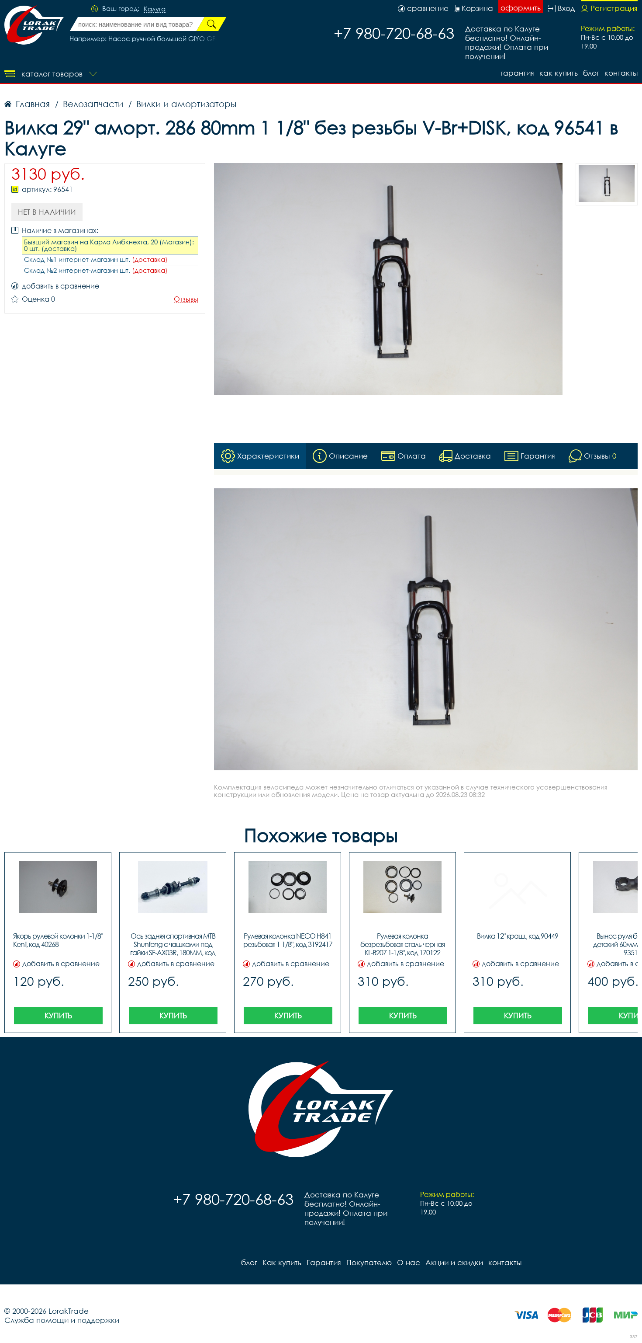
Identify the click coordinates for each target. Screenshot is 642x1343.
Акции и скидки (454, 1262)
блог (591, 72)
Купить (58, 1015)
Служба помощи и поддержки (61, 1320)
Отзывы (186, 299)
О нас (408, 1262)
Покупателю (369, 1262)
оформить (520, 7)
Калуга (155, 9)
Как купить (558, 72)
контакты (621, 72)
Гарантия (517, 72)
